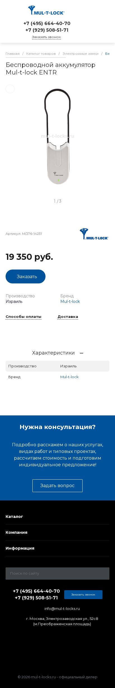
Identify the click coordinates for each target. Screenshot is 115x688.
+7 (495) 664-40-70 (46, 23)
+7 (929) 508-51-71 (46, 30)
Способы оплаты (23, 317)
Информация (20, 548)
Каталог (14, 516)
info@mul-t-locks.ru (62, 608)
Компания (16, 532)
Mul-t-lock (70, 301)
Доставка (68, 317)
